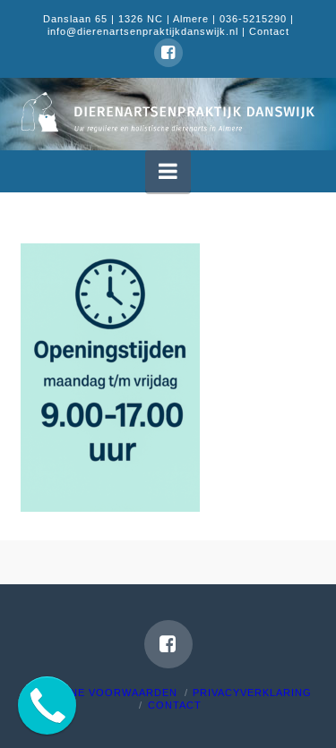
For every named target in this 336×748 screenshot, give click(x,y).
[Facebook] (168, 52)
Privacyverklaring (252, 692)
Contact (269, 31)
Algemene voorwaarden (100, 692)
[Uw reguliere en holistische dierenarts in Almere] (168, 111)
